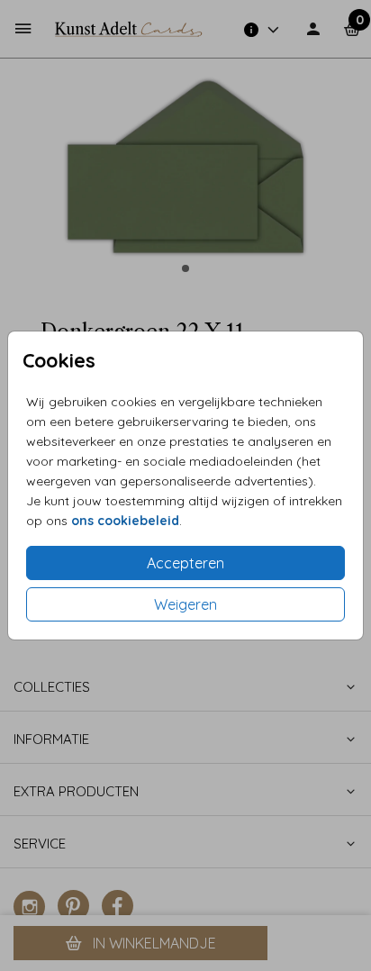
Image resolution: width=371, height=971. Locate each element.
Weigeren (185, 604)
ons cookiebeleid (125, 521)
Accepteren (185, 563)
